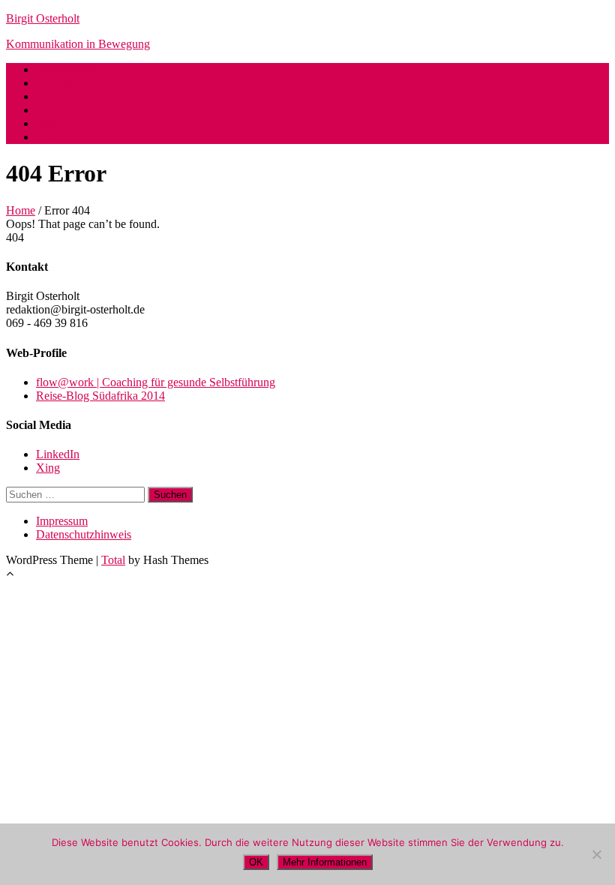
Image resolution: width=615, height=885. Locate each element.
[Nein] (596, 854)
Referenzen (63, 123)
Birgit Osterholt (43, 18)
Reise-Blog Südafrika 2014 (100, 395)
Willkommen (66, 69)
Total (113, 560)
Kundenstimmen (75, 110)
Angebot (56, 82)
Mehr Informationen (325, 862)
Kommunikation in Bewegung (78, 44)
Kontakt (55, 136)
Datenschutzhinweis (83, 534)
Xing (48, 467)
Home (20, 210)
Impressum (62, 520)
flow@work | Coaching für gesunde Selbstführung (155, 382)
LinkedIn (58, 454)
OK (256, 862)
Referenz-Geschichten (88, 96)
